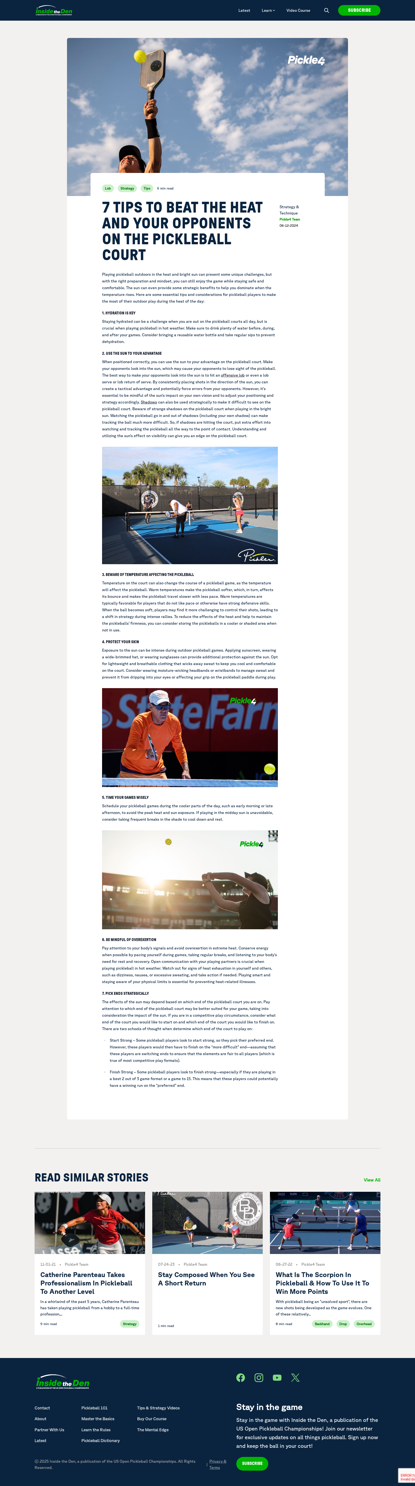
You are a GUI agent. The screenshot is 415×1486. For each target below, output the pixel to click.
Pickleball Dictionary (100, 1440)
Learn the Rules (95, 1429)
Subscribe (359, 10)
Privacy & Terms (217, 1464)
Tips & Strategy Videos (158, 1408)
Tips (147, 188)
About (40, 1418)
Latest (244, 10)
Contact (42, 1408)
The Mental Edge (153, 1429)
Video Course (298, 10)
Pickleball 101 (94, 1408)
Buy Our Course (151, 1418)
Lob (108, 188)
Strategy (127, 188)
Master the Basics (97, 1418)
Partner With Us (49, 1429)
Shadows (149, 402)
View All (372, 1179)
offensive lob (233, 375)
